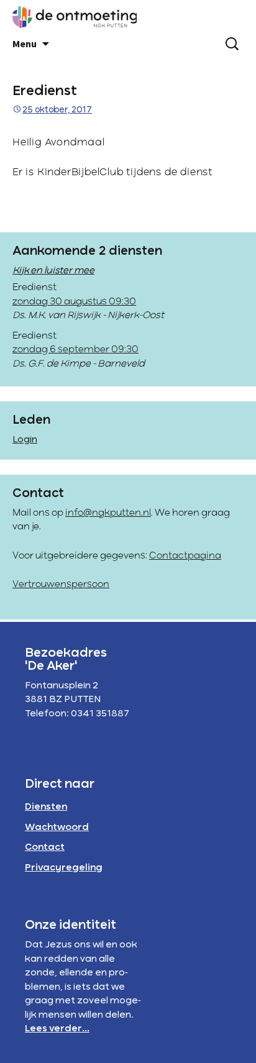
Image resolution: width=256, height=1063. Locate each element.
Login (24, 440)
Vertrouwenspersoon (60, 585)
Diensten (46, 807)
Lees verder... (57, 1029)
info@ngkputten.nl (108, 513)
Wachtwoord (57, 828)
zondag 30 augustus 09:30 (74, 302)
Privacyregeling (64, 868)
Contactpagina (185, 556)
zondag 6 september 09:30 (75, 350)
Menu (24, 43)
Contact (45, 847)
